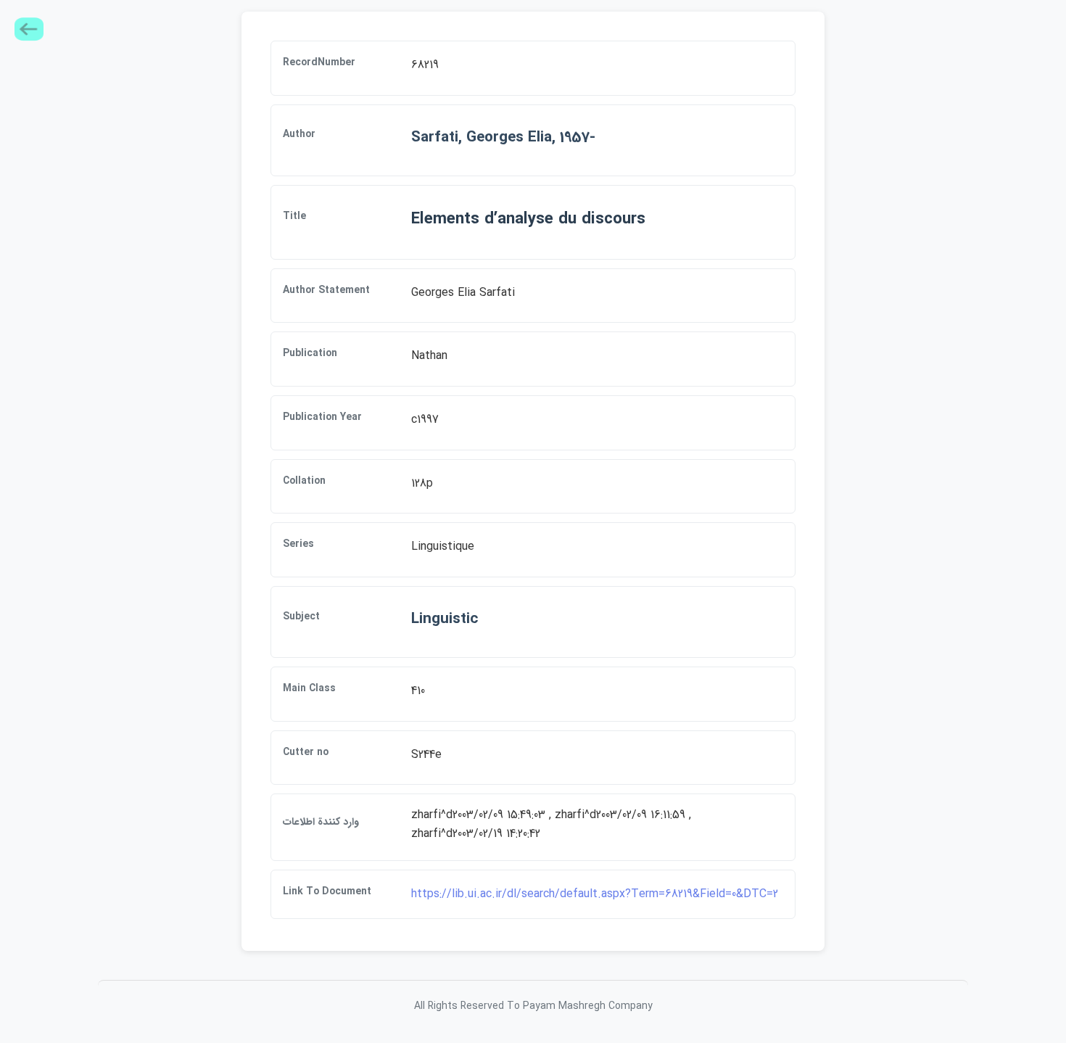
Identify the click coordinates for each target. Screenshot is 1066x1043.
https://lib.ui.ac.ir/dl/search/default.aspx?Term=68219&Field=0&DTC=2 (594, 894)
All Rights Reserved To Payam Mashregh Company (533, 1006)
